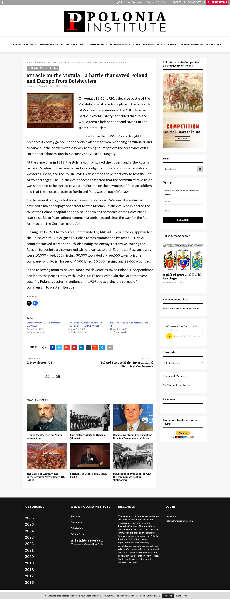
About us (75, 516)
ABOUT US (178, 2)
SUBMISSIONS (217, 2)
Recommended (119, 44)
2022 (29, 543)
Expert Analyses (143, 44)
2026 (29, 517)
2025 (29, 524)
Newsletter (213, 44)
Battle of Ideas (166, 44)
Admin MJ (33, 86)
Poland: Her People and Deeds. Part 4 (88, 475)
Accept (168, 595)
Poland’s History (72, 44)
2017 (29, 575)
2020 (29, 556)
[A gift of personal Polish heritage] (183, 256)
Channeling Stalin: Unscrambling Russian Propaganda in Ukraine (132, 436)
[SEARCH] (200, 169)
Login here (171, 516)
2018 (29, 569)
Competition (96, 44)
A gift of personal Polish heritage (182, 276)
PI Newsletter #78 (39, 362)
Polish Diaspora (23, 44)
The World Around (191, 44)
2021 (29, 550)
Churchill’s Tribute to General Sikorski (88, 436)
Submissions (77, 528)
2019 (29, 562)
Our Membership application (176, 385)
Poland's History (43, 68)
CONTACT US (196, 2)
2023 (29, 537)
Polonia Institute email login (179, 520)
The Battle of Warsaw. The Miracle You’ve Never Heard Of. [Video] (46, 476)
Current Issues (48, 44)
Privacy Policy (77, 534)
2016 (29, 582)
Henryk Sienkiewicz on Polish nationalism (44, 436)
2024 (29, 530)
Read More (181, 596)
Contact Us (76, 522)
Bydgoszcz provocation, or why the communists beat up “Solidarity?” (132, 476)
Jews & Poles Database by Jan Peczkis (181, 308)
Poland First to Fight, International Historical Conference (127, 364)
